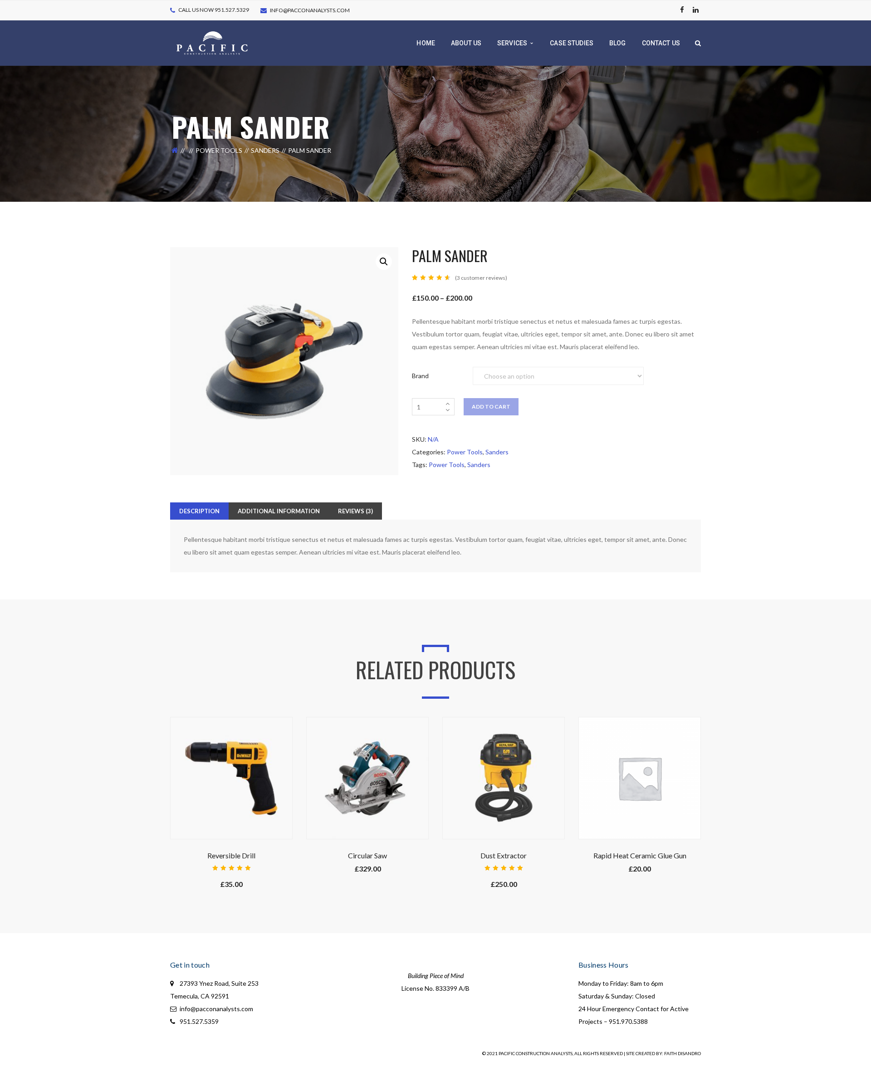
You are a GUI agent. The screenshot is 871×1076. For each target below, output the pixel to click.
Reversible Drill (231, 855)
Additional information (279, 511)
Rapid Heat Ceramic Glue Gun (639, 855)
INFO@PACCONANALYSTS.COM (310, 10)
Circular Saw (367, 855)
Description (199, 511)
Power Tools (219, 150)
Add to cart (491, 406)
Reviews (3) (355, 511)
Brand (420, 376)
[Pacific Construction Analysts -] (212, 42)
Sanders (265, 150)
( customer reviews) (481, 277)
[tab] (199, 511)
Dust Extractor (503, 855)
